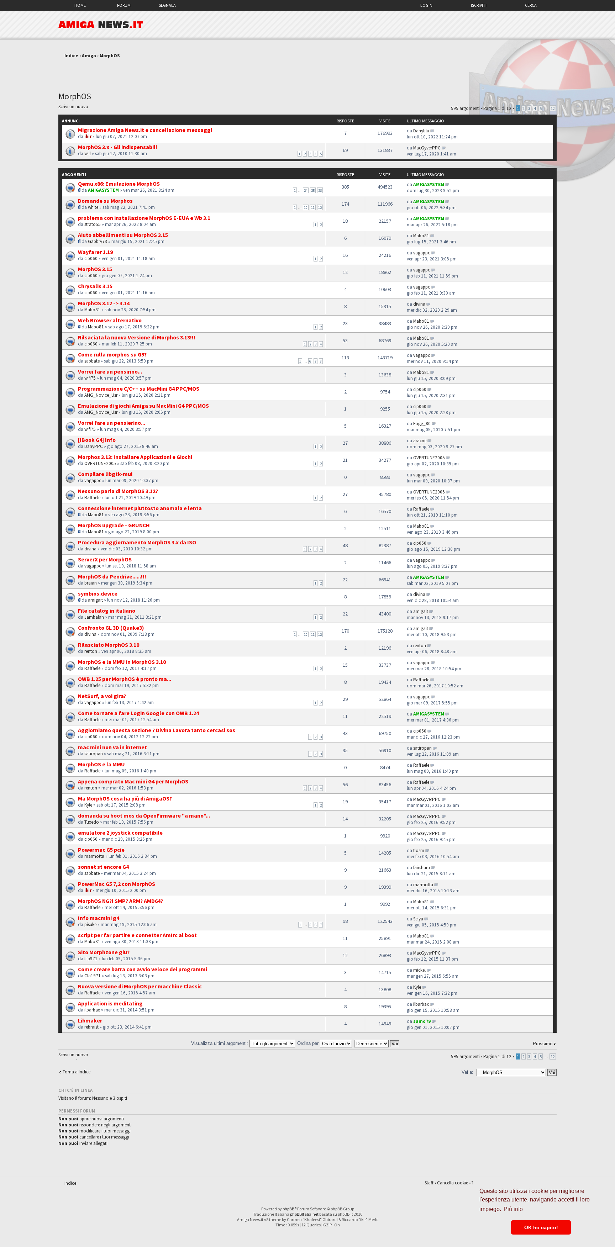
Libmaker (90, 1020)
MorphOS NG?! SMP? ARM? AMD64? (120, 900)
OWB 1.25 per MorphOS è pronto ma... (124, 678)
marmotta (94, 856)
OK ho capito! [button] (541, 1227)
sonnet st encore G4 (103, 866)
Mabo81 (421, 236)
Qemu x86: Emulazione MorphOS (119, 183)
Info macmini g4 (98, 917)
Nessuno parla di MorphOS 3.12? (118, 491)
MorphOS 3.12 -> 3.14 (104, 303)
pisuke (90, 924)
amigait (95, 600)
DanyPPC (93, 446)
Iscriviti (479, 5)
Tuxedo (91, 822)
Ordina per (308, 1043)
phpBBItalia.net (304, 1214)
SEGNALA (167, 5)
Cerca (531, 5)
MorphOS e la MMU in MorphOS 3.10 (122, 661)
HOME (80, 5)
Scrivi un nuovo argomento (73, 107)
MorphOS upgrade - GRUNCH (114, 525)
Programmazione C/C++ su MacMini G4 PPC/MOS (138, 388)
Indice (71, 56)
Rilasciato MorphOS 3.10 (108, 644)
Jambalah (94, 617)
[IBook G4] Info (97, 439)
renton (90, 651)
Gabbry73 (97, 241)
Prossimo (542, 1043)
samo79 (422, 1021)
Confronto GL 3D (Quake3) (111, 627)
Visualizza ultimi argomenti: (220, 1043)
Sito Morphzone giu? (104, 952)
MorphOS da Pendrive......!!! (112, 576)
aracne (419, 441)
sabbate (92, 361)
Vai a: (467, 1072)
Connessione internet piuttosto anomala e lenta (140, 508)
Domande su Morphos (105, 200)
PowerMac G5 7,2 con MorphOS (116, 883)
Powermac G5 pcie (101, 849)
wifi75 (90, 378)
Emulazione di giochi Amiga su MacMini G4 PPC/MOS (143, 405)
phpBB (288, 1208)
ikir (87, 136)
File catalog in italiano (106, 610)
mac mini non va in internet (112, 747)
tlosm (418, 850)
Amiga (89, 56)
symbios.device (97, 593)
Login (426, 5)
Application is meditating (110, 1003)
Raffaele (92, 498)
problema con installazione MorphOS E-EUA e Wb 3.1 (144, 217)
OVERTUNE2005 (100, 463)
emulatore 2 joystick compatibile (120, 832)
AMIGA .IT (100, 25)
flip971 (91, 959)
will (87, 153)
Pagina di (497, 108)
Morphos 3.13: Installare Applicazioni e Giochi (135, 456)
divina (419, 304)
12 (553, 108)
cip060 (91, 258)
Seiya (418, 919)
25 (313, 190)
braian (90, 583)
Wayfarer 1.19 (95, 251)
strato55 (92, 224)
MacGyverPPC (427, 148)
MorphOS (110, 56)
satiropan (93, 754)
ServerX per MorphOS (105, 559)
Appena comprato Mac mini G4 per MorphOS (133, 781)
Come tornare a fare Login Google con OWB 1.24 (138, 713)
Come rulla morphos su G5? (112, 354)
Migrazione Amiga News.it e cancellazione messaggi (145, 129)
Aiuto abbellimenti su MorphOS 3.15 (123, 234)
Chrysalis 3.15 (95, 286)
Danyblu (421, 131)
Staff (429, 1183)
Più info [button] (513, 1209)
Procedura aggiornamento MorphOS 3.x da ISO (137, 542)
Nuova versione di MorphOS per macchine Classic (140, 986)
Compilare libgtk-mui (105, 473)
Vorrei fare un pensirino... (110, 371)
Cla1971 (92, 976)
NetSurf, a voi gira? (102, 695)
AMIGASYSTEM (103, 190)
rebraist (91, 1027)
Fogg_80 (422, 424)
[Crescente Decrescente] (377, 1043)
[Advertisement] (307, 72)
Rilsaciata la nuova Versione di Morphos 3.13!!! (136, 337)
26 (320, 190)
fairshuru (421, 868)
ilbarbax (92, 1010)
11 (313, 207)
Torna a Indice (76, 1072)
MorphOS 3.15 (95, 269)
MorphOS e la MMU (101, 764)
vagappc (421, 253)
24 (306, 190)
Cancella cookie (452, 1183)
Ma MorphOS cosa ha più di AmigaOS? (125, 798)
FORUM (124, 5)
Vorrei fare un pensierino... (111, 422)
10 (306, 207)
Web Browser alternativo (110, 320)
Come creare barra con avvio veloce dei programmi (142, 969)
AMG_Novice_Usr (100, 395)
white (93, 207)
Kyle (88, 805)
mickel (419, 970)
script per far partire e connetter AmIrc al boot (137, 935)
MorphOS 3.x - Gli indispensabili (117, 146)
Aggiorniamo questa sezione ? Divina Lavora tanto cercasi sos (156, 730)
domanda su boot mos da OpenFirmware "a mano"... (144, 815)
